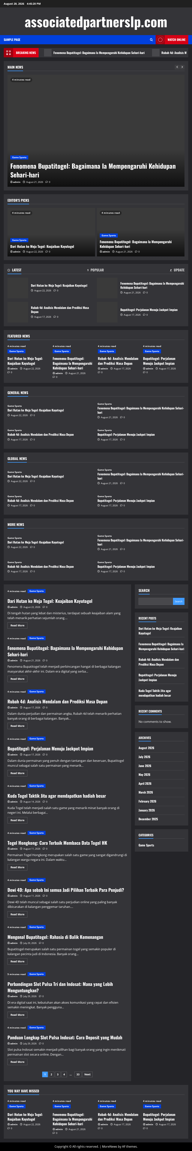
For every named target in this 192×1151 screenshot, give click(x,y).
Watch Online (176, 39)
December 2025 (148, 819)
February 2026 (147, 801)
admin (16, 182)
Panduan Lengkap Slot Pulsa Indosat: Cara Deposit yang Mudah (65, 1037)
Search (144, 590)
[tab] (14, 271)
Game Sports (19, 157)
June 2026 (145, 765)
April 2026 (145, 783)
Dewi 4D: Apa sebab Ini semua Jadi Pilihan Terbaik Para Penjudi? (66, 889)
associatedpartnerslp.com (96, 21)
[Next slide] (182, 67)
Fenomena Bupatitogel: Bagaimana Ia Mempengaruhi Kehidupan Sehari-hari (85, 52)
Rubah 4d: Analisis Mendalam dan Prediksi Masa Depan (18, 312)
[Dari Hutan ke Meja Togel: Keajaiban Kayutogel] (51, 232)
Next (87, 1074)
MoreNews (109, 1146)
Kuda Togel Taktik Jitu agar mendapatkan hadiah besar (57, 795)
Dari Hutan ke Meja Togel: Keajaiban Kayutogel (42, 246)
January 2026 (147, 810)
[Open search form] (151, 39)
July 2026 (144, 757)
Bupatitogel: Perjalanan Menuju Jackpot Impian (107, 312)
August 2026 (146, 748)
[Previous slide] (177, 67)
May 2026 (144, 774)
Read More (18, 626)
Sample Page (12, 39)
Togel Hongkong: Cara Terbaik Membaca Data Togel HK (57, 842)
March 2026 (146, 792)
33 (78, 1074)
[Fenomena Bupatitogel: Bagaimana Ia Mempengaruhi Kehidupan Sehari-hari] (96, 131)
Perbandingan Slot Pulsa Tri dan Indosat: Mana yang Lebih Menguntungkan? (60, 987)
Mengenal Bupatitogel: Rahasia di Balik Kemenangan (55, 936)
